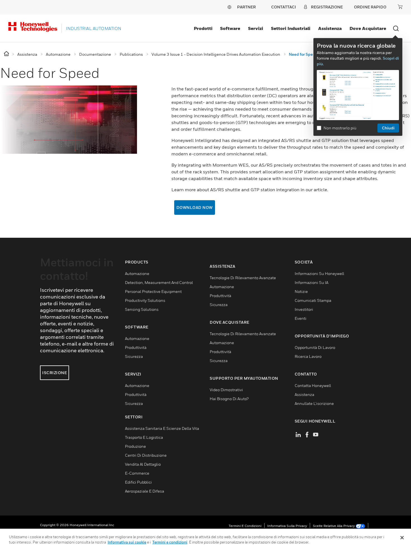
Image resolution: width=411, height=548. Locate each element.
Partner (246, 6)
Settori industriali (290, 28)
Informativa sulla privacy (287, 526)
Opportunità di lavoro (315, 347)
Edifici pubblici (138, 482)
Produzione (135, 446)
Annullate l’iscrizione (314, 403)
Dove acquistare (367, 28)
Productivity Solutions (145, 300)
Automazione (137, 273)
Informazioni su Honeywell (319, 273)
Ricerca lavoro (308, 356)
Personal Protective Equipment (153, 291)
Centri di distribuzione (146, 455)
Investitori (304, 309)
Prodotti (203, 28)
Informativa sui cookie (127, 542)
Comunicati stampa (313, 300)
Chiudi (388, 127)
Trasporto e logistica (144, 437)
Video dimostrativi (226, 389)
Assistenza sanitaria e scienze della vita (162, 428)
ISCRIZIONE (54, 372)
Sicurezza (134, 356)
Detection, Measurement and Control (159, 282)
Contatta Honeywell (313, 385)
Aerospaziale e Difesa (144, 491)
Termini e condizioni (245, 526)
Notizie (301, 291)
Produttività (136, 347)
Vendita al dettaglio (143, 464)
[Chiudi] (402, 537)
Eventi (300, 318)
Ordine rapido (370, 6)
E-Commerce (137, 473)
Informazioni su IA (311, 282)
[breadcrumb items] (7, 54)
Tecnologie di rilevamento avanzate (243, 277)
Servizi (255, 28)
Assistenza (330, 28)
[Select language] (229, 6)
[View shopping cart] (400, 6)
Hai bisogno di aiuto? (229, 398)
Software (230, 28)
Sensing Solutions (142, 309)
